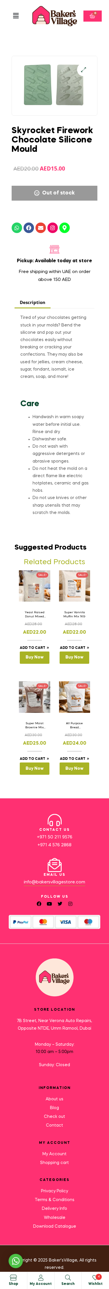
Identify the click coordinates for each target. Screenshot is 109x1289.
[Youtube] (49, 903)
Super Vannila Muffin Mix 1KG (74, 614)
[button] (16, 16)
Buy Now (35, 657)
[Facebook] (29, 228)
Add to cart (32, 648)
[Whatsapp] (17, 228)
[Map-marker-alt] (64, 228)
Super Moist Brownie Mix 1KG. (34, 725)
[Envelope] (40, 228)
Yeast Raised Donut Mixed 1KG (34, 615)
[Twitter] (60, 903)
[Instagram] (52, 228)
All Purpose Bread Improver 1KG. (74, 725)
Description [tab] (32, 302)
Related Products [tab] (54, 562)
